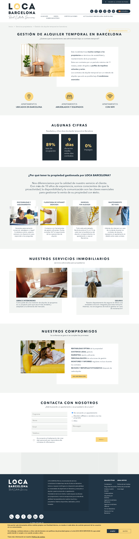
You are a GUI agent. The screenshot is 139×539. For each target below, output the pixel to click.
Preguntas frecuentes (110, 486)
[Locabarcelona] (22, 18)
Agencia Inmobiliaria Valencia (110, 505)
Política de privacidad (123, 486)
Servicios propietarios (24, 27)
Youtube (113, 11)
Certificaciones (70, 16)
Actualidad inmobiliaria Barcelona (98, 16)
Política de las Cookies (123, 484)
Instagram (104, 11)
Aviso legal (120, 489)
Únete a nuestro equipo (109, 490)
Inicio (11, 27)
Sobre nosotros (53, 18)
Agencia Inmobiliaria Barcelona (110, 501)
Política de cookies (38, 537)
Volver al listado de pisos (118, 2)
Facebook (100, 11)
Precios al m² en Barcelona (108, 512)
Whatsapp (91, 11)
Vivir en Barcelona (109, 509)
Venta (56, 16)
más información (79, 376)
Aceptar (112, 531)
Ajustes (125, 531)
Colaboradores (108, 493)
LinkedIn (109, 11)
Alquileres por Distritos (108, 497)
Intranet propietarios (119, 31)
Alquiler (44, 16)
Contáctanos (108, 484)
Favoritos (96, 11)
